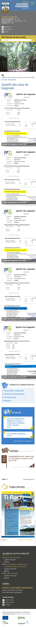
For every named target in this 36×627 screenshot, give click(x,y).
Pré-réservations (10, 397)
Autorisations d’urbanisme (14, 391)
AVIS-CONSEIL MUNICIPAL (11, 573)
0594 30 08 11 (7, 29)
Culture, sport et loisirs (9, 77)
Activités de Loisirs (22, 77)
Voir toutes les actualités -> (23, 441)
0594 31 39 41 (7, 27)
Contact (6, 31)
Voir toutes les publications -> (26, 539)
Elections (7, 400)
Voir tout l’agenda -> (28, 479)
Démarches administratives (14, 394)
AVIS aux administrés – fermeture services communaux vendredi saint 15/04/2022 (16, 565)
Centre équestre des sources (12, 557)
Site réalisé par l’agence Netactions (23, 613)
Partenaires (12, 613)
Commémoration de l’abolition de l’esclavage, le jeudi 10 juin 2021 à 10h (21, 459)
